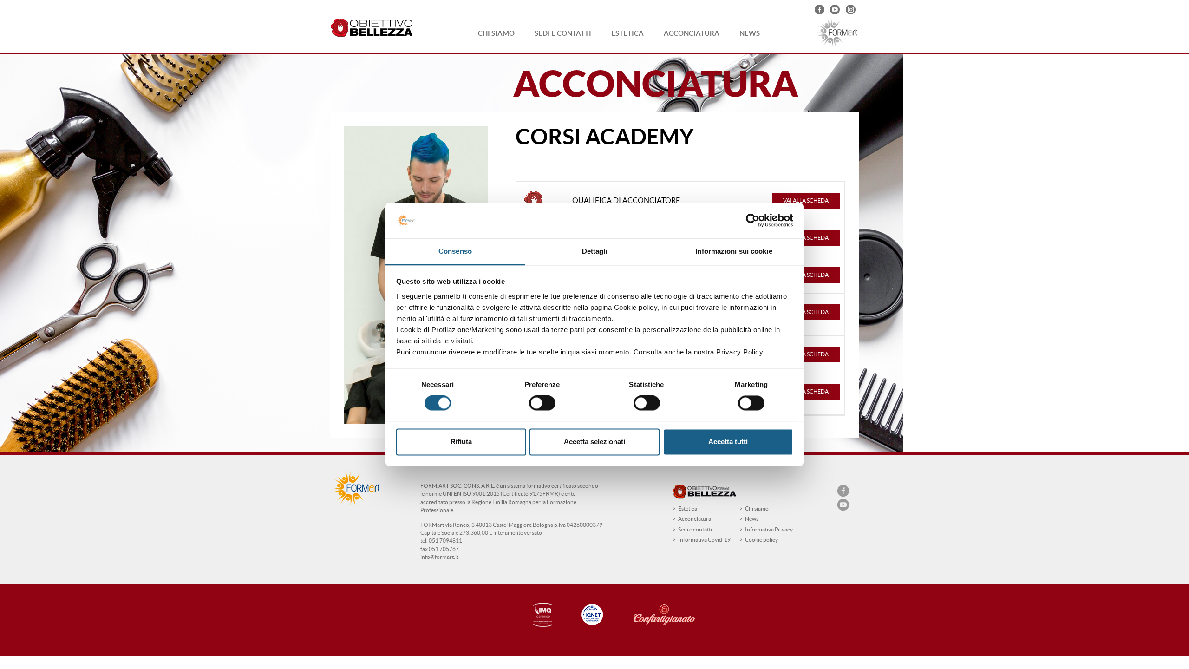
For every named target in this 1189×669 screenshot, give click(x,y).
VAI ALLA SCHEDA (806, 200)
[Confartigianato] (673, 615)
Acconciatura (691, 33)
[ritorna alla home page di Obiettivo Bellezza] (374, 28)
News (749, 33)
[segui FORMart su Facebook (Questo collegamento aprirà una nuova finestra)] (820, 10)
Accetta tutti (728, 442)
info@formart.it (439, 557)
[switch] (542, 403)
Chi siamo (496, 33)
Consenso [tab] (455, 251)
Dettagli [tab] (595, 251)
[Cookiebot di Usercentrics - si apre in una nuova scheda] (752, 221)
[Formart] (836, 33)
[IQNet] (592, 614)
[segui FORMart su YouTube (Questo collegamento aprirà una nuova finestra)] (836, 10)
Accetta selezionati (594, 442)
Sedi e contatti (563, 33)
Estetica (627, 33)
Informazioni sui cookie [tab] (733, 251)
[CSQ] (540, 615)
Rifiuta (461, 442)
